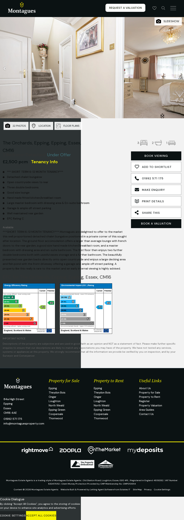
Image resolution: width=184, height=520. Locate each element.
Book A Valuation (156, 223)
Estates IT (125, 489)
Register (144, 401)
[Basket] (154, 8)
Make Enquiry (153, 190)
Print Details (153, 201)
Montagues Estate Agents (44, 489)
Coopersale (56, 414)
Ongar (52, 397)
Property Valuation (150, 405)
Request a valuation (125, 8)
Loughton (55, 401)
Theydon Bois (57, 392)
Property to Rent (149, 397)
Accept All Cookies (41, 515)
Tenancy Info (44, 161)
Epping (53, 388)
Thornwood (56, 418)
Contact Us (146, 414)
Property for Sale (149, 392)
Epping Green (57, 410)
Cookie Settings (162, 489)
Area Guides (146, 410)
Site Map (137, 489)
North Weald (56, 405)
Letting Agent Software (102, 489)
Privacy (148, 489)
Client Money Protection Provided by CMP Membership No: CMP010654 (98, 483)
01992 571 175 (153, 178)
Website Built (67, 489)
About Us (145, 388)
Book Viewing (156, 156)
